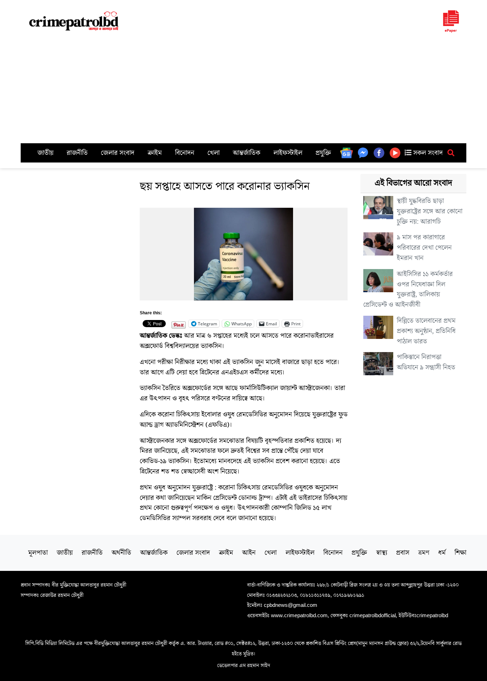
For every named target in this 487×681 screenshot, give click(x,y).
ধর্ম (442, 553)
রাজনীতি (77, 153)
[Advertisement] (243, 90)
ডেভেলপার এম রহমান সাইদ (243, 665)
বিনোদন (184, 153)
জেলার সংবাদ (117, 153)
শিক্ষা (460, 553)
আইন (249, 553)
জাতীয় (45, 153)
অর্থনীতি (121, 553)
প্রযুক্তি (323, 153)
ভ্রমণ (423, 553)
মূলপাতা (38, 553)
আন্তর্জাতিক (246, 153)
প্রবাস (402, 553)
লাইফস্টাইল (287, 153)
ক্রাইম (155, 153)
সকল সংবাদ (427, 153)
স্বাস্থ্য (381, 553)
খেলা (213, 153)
